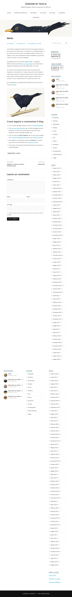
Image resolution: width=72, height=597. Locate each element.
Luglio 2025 (56, 205)
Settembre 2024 (57, 235)
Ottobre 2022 (56, 289)
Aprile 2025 (56, 211)
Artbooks (55, 121)
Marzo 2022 (56, 299)
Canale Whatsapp (38, 125)
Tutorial (55, 147)
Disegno (55, 127)
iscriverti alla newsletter (18, 128)
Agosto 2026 (56, 168)
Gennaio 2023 (56, 279)
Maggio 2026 (56, 178)
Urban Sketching (57, 154)
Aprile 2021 (56, 329)
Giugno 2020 (56, 356)
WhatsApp (36, 17)
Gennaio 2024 (56, 252)
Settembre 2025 (57, 201)
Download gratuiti (20, 13)
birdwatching (11, 153)
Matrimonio (41, 164)
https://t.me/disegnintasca (19, 137)
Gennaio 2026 (56, 191)
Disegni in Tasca (36, 3)
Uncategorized (57, 151)
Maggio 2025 (56, 208)
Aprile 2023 (56, 268)
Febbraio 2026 (57, 188)
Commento (10, 179)
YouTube (52, 13)
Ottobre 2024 (57, 232)
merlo (18, 153)
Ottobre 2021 (56, 315)
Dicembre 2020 (57, 342)
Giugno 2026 (56, 175)
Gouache (55, 134)
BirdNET (30, 61)
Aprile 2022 (56, 295)
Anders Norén (45, 593)
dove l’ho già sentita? (26, 64)
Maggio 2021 (56, 325)
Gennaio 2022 (56, 305)
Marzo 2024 (56, 245)
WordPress (32, 593)
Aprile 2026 (56, 181)
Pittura (39, 43)
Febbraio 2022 (57, 302)
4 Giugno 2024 (21, 43)
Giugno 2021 (56, 322)
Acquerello (32, 43)
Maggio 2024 (56, 242)
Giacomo (10, 43)
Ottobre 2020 (56, 349)
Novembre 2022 (57, 285)
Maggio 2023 (56, 265)
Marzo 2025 (56, 215)
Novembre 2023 (57, 255)
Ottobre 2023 (56, 258)
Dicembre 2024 (57, 225)
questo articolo (38, 137)
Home (9, 13)
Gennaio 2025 (56, 221)
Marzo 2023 (56, 272)
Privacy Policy (52, 575)
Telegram (61, 13)
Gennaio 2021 (56, 339)
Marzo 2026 (56, 185)
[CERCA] (66, 43)
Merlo (10, 38)
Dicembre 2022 (57, 282)
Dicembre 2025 (57, 195)
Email (29, 196)
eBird (14, 84)
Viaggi (54, 157)
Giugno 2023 (56, 262)
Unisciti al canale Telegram (57, 68)
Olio (54, 137)
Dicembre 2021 (57, 309)
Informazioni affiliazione (55, 582)
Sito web (9, 204)
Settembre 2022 (57, 292)
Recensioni (55, 144)
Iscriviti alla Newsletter (56, 55)
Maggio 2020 (56, 359)
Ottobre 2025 (56, 198)
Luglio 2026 (56, 171)
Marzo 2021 (56, 332)
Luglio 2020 (56, 352)
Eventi (54, 131)
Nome (9, 196)
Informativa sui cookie (54, 578)
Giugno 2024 (56, 238)
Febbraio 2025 (57, 218)
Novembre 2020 (57, 346)
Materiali (34, 13)
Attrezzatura (56, 124)
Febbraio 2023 (57, 275)
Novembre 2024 (57, 228)
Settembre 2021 (57, 319)
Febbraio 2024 (57, 248)
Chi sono (43, 13)
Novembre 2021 (57, 312)
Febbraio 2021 (56, 336)
